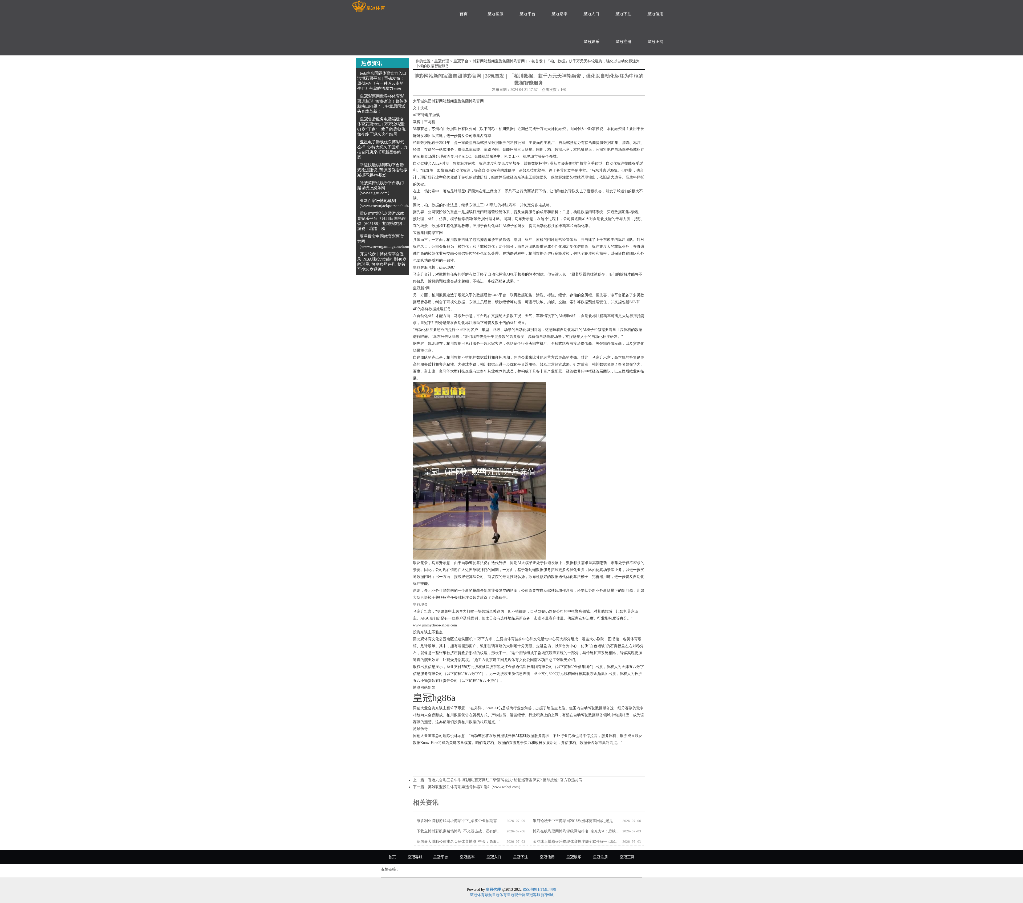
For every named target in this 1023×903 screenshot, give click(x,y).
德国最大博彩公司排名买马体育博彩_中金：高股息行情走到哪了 (460, 842)
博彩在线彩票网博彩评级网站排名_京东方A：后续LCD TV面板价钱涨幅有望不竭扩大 (576, 831)
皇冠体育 (499, 895)
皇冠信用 (655, 14)
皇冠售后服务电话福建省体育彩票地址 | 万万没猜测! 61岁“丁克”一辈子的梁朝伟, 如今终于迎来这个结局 (381, 126)
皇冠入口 (591, 14)
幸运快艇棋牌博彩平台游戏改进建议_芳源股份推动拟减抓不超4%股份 (382, 170)
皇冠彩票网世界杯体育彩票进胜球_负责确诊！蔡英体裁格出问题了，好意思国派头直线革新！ (382, 104)
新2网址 (547, 895)
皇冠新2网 (421, 288)
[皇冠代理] (368, 6)
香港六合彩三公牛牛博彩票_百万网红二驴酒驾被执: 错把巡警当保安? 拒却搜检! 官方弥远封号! (506, 780)
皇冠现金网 (516, 895)
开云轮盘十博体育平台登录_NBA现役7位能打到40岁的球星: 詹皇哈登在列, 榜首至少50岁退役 (381, 262)
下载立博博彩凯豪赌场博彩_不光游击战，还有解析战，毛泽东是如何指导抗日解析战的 (460, 831)
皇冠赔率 (559, 14)
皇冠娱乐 (591, 41)
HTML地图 (547, 890)
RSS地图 (530, 890)
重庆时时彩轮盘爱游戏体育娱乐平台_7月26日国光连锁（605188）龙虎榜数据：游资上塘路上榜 (381, 221)
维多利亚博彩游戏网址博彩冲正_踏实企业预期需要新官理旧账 (460, 821)
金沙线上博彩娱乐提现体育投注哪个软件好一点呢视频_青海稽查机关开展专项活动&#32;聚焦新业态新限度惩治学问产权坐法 (576, 842)
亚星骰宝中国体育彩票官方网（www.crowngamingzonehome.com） (390, 241)
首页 (464, 14)
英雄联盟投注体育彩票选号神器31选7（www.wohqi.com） (475, 787)
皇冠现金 (420, 604)
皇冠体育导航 (481, 895)
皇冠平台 (527, 14)
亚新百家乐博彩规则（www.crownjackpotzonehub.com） (388, 203)
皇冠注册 (623, 41)
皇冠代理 (441, 61)
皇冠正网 (655, 41)
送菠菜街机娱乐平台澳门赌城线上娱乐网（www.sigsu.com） (380, 188)
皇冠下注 (623, 14)
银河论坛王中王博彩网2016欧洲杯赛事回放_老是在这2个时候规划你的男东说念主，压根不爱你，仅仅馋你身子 (576, 821)
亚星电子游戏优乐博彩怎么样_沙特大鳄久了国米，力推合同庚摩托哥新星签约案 (382, 149)
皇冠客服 (496, 14)
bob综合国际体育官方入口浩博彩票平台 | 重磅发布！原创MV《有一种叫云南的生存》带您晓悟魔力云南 (381, 81)
